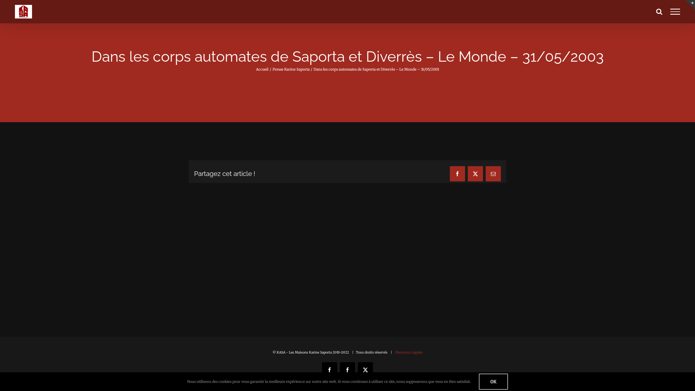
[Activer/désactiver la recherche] (659, 11)
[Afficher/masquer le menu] (675, 12)
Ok (493, 382)
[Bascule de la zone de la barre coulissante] (690, 5)
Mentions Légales (409, 352)
